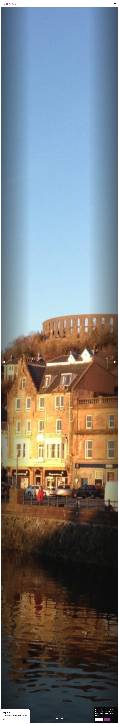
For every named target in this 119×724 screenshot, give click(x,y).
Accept (107, 719)
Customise (99, 719)
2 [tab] (57, 718)
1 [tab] (54, 718)
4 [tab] (62, 718)
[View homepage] (9, 4)
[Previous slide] (4, 362)
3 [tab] (59, 718)
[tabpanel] (59, 362)
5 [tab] (64, 718)
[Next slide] (115, 362)
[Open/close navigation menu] (115, 4)
